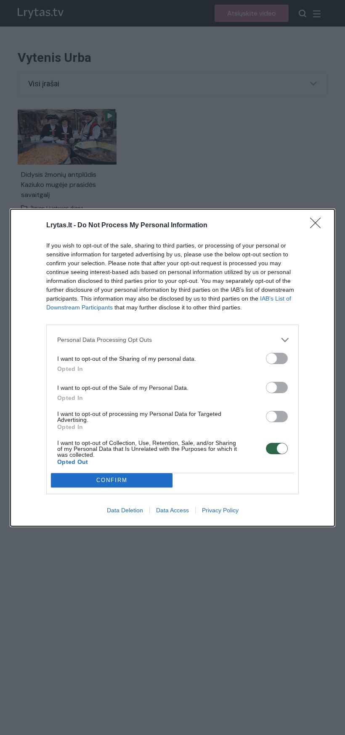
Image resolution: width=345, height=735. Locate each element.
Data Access (172, 510)
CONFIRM (111, 480)
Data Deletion (125, 510)
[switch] (277, 358)
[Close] (318, 226)
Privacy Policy (220, 510)
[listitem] (172, 340)
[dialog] (172, 367)
